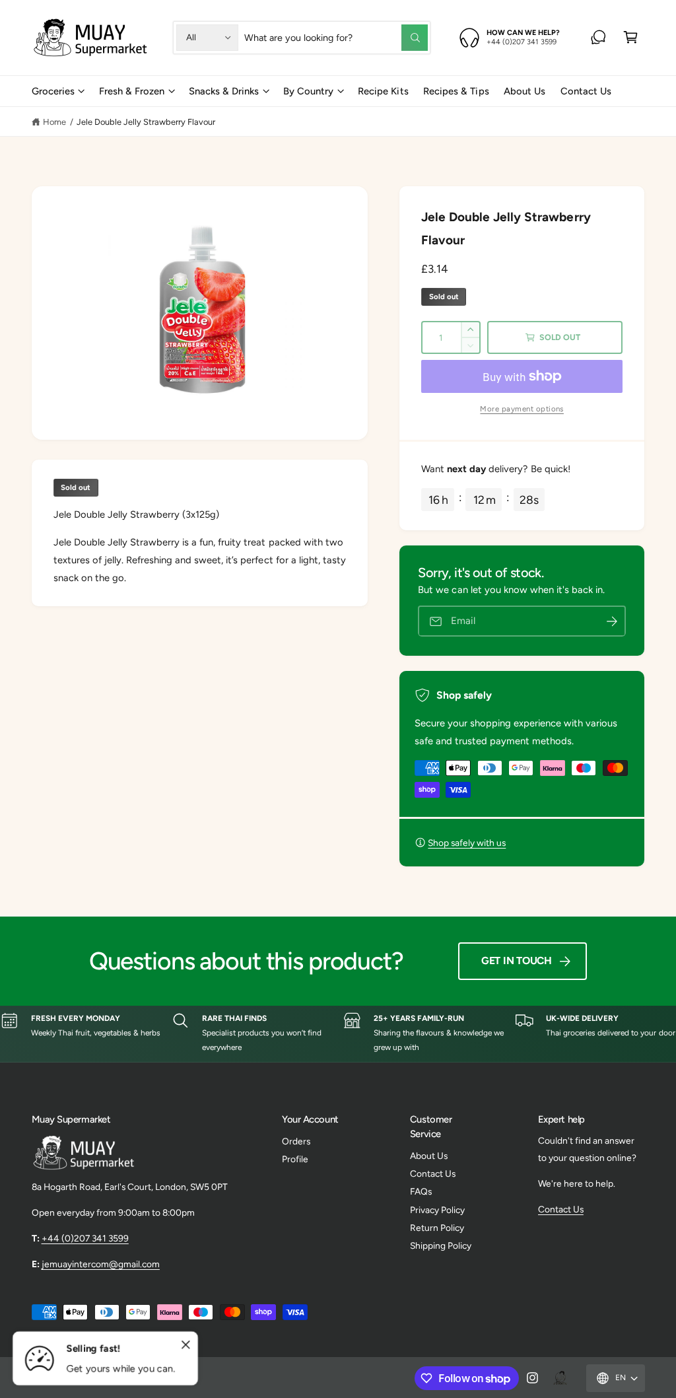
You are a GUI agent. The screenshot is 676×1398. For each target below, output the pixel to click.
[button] (631, 37)
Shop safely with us (467, 842)
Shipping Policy (440, 1245)
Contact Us (433, 1173)
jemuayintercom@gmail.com (101, 1264)
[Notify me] (612, 621)
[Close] (186, 1345)
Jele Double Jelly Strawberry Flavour (146, 122)
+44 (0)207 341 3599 (85, 1238)
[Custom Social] (560, 1378)
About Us (429, 1155)
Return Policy (437, 1227)
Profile (295, 1159)
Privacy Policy (437, 1210)
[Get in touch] (598, 37)
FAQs (421, 1191)
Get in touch (516, 960)
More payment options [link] (522, 408)
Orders (296, 1141)
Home (54, 122)
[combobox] (335, 37)
